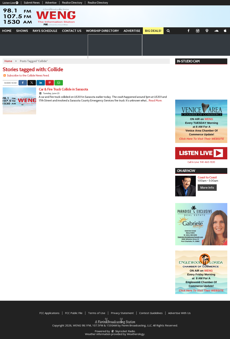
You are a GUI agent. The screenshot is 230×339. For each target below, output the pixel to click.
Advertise (51, 2)
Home (7, 31)
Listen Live (9, 2)
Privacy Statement (122, 313)
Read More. (155, 100)
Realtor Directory (72, 2)
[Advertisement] (201, 121)
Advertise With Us (179, 313)
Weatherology (135, 334)
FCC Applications (49, 313)
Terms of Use (96, 313)
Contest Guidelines (151, 313)
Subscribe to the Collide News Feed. (28, 75)
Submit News (32, 2)
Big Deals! (153, 31)
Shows (22, 31)
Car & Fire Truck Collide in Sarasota (63, 89)
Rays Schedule (45, 31)
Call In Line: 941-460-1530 (201, 162)
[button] (168, 31)
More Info (207, 188)
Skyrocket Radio (124, 331)
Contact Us (71, 31)
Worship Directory (102, 31)
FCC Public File (73, 313)
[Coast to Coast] (185, 186)
